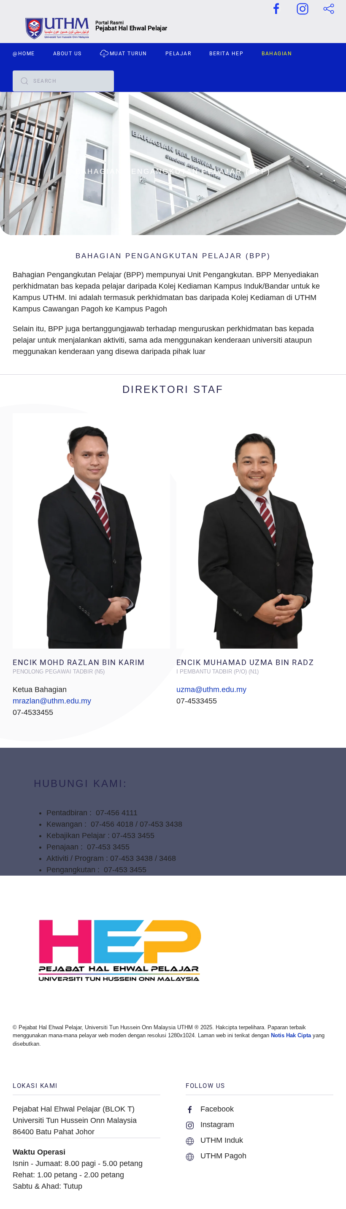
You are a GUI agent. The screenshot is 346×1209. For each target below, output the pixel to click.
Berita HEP (226, 54)
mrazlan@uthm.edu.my (52, 701)
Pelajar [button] (178, 54)
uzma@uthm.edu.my (211, 689)
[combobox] (63, 81)
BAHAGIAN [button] (277, 54)
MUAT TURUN (128, 54)
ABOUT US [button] (67, 54)
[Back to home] (173, 28)
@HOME (24, 54)
